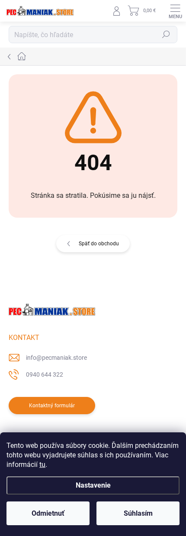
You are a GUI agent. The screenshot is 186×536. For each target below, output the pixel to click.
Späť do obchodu (99, 244)
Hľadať (166, 35)
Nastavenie (93, 485)
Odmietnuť (48, 513)
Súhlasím (138, 513)
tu (42, 464)
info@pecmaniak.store (56, 357)
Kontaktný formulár (52, 406)
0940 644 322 (44, 374)
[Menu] (175, 11)
